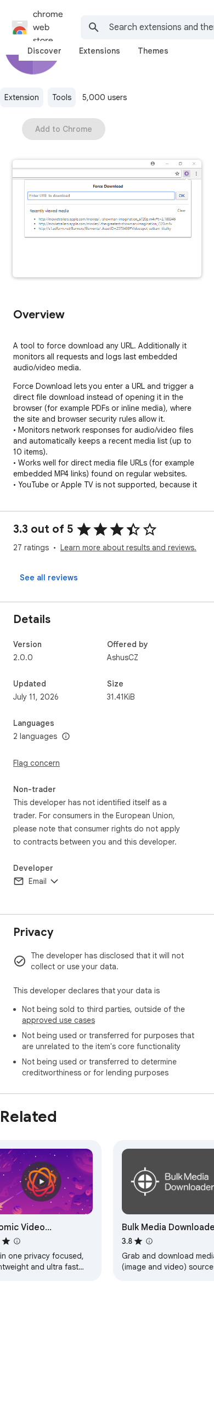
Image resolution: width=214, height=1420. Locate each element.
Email (38, 881)
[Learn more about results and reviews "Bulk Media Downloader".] (149, 1241)
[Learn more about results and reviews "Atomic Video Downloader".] (17, 1241)
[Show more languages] (65, 736)
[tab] (44, 51)
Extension (21, 97)
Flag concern (36, 763)
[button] (107, 219)
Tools (61, 97)
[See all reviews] (49, 577)
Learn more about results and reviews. (128, 547)
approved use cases (58, 1020)
